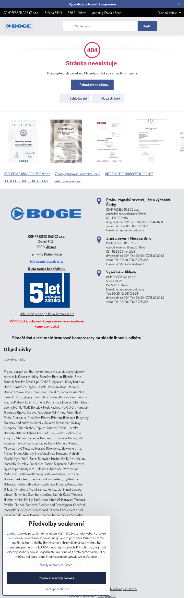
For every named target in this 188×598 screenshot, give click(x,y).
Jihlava (51, 247)
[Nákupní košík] (167, 26)
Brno (58, 254)
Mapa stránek (110, 98)
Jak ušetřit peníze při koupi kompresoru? (47, 314)
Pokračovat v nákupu (94, 84)
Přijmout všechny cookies (56, 578)
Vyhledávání (78, 98)
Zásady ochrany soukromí (120, 589)
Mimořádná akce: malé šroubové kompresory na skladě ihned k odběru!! (77, 337)
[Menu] (178, 26)
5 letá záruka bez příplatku (46, 269)
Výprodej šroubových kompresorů (92, 4)
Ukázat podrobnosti (56, 589)
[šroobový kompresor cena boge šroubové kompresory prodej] (46, 229)
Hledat (147, 26)
